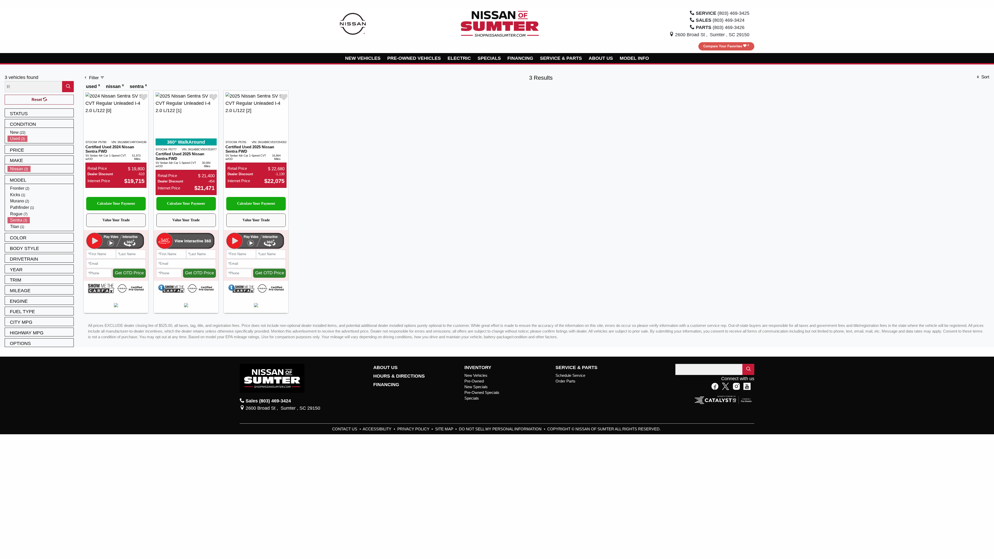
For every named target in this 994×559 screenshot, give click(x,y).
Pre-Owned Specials (481, 393)
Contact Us (345, 429)
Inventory (477, 367)
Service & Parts (576, 367)
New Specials (476, 387)
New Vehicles (475, 375)
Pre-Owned (474, 381)
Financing (386, 384)
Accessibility (377, 429)
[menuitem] (41, 132)
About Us (385, 367)
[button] (363, 58)
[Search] (68, 86)
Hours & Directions (399, 376)
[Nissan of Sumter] (500, 23)
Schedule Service (570, 375)
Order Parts (565, 381)
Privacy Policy (413, 429)
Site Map (444, 429)
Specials (471, 398)
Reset (37, 100)
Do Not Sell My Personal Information (501, 429)
